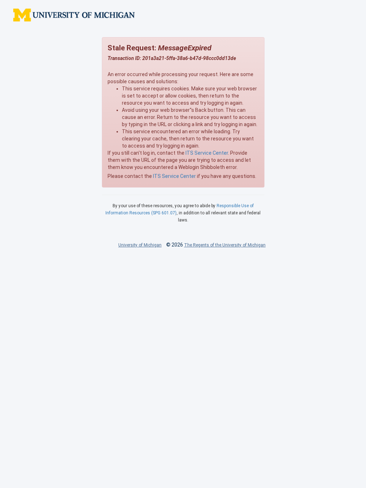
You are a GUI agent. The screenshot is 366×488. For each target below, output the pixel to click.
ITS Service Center (207, 153)
